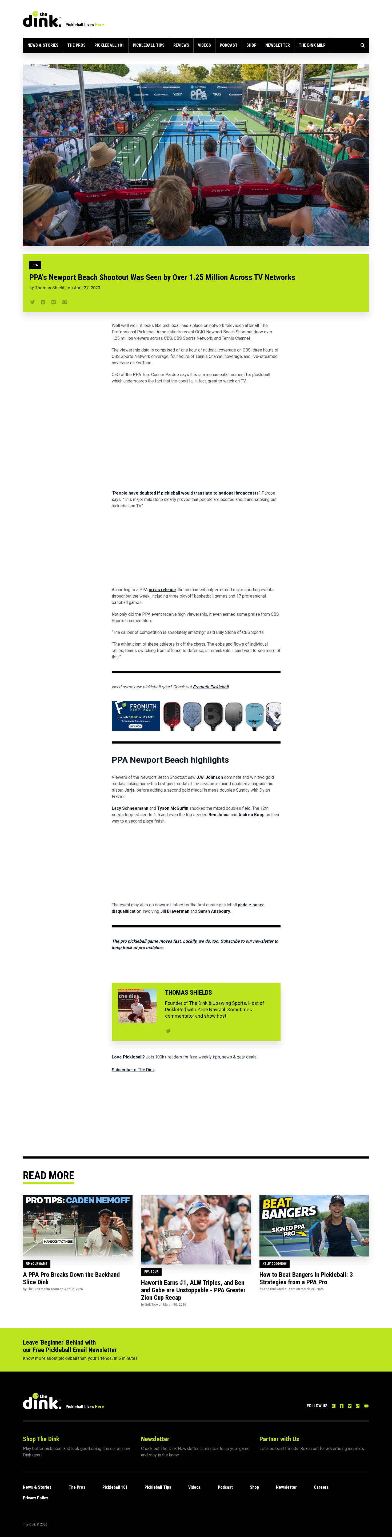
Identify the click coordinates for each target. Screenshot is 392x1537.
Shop (251, 45)
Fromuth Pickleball (211, 686)
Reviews (181, 45)
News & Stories (42, 45)
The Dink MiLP (312, 45)
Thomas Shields (51, 287)
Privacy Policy (35, 1497)
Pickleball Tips (149, 45)
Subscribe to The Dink (133, 1069)
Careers (321, 1487)
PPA (35, 265)
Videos (204, 45)
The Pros (76, 45)
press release (162, 589)
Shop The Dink (41, 1439)
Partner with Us (279, 1439)
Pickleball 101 (109, 45)
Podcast (229, 45)
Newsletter (277, 45)
